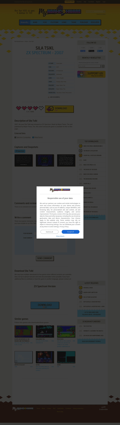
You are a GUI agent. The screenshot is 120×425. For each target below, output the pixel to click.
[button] (60, 236)
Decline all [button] (49, 232)
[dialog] (60, 212)
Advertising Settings (52, 224)
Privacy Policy (64, 227)
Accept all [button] (70, 232)
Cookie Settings (54, 227)
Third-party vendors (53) (57, 214)
